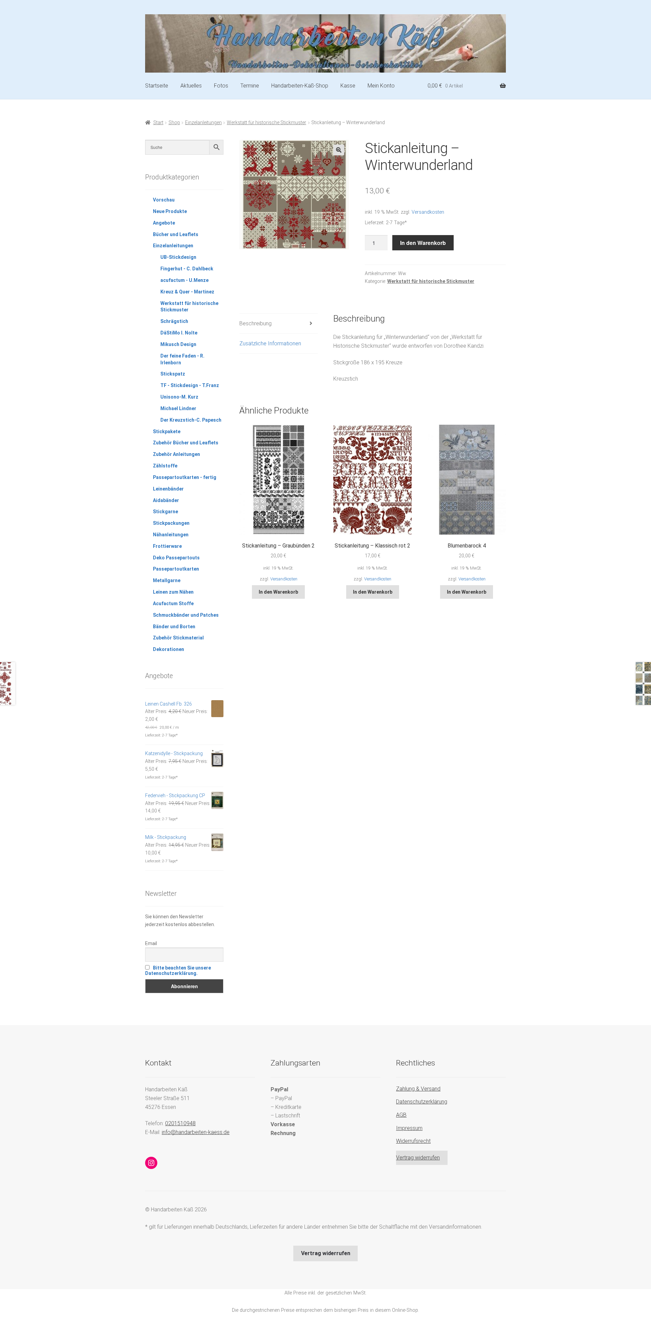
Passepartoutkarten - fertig (184, 477)
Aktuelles (191, 85)
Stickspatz (172, 374)
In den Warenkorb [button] (278, 592)
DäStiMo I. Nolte (178, 332)
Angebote (164, 223)
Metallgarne (166, 580)
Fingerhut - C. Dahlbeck (186, 268)
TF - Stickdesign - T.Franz (189, 385)
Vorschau (164, 200)
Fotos (221, 85)
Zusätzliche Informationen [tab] (270, 343)
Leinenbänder (168, 489)
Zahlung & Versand (418, 1089)
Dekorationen (168, 649)
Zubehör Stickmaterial (178, 637)
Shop (174, 122)
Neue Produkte (170, 211)
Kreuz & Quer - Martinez (187, 291)
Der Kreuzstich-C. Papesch (190, 420)
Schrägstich (174, 321)
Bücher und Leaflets (175, 234)
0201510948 (180, 1123)
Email (151, 943)
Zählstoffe (165, 465)
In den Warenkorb (423, 243)
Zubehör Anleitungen (176, 454)
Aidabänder (166, 500)
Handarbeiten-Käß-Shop (299, 85)
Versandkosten (428, 212)
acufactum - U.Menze (184, 280)
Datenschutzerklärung (421, 1101)
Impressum (409, 1128)
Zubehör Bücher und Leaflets (185, 442)
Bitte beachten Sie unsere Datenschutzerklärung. (178, 970)
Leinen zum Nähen (173, 592)
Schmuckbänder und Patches (186, 615)
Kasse (347, 85)
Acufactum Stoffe (173, 603)
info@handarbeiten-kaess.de (196, 1132)
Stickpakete (166, 431)
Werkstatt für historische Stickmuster (266, 122)
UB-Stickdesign (178, 257)
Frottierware (167, 546)
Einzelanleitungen (203, 122)
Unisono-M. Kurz (179, 397)
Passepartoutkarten (176, 569)
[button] (338, 150)
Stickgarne (165, 511)
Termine (249, 85)
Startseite (156, 85)
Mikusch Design (178, 344)
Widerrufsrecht (413, 1141)
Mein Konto (381, 85)
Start (158, 122)
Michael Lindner (178, 408)
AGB (401, 1115)
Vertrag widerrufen (418, 1157)
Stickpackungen (171, 523)
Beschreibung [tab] (255, 323)
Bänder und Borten (174, 626)
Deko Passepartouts (176, 557)
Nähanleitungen (171, 534)
